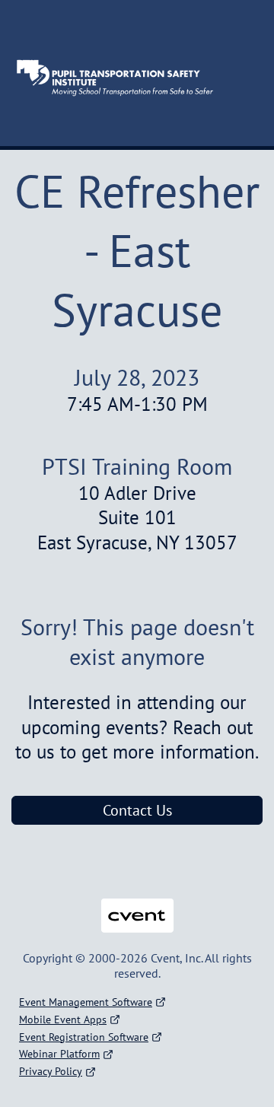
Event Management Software (85, 1002)
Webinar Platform (59, 1054)
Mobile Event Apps (63, 1019)
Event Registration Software (83, 1037)
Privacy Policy (50, 1071)
